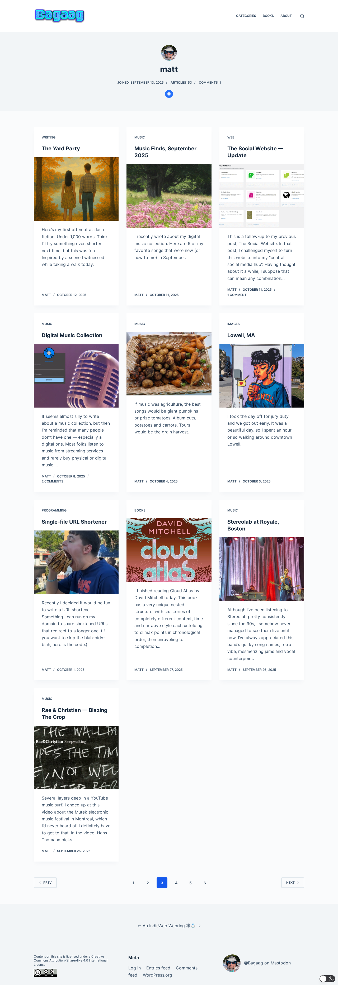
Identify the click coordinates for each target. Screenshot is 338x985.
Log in (134, 967)
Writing (48, 137)
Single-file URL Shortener (74, 522)
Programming (54, 510)
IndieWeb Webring (167, 925)
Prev (47, 882)
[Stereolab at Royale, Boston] (261, 569)
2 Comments (52, 481)
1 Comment (237, 295)
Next (290, 882)
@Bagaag (253, 962)
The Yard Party (61, 148)
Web (230, 137)
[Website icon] (169, 94)
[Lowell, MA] (261, 376)
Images (233, 324)
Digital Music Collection (72, 335)
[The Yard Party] (76, 189)
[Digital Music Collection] (76, 376)
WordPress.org (157, 975)
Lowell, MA (241, 335)
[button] (327, 978)
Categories (246, 16)
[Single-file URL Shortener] (76, 562)
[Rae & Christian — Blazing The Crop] (76, 757)
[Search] (302, 16)
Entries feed (158, 967)
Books (268, 16)
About (286, 16)
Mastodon (281, 962)
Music (139, 137)
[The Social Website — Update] (261, 196)
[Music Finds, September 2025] (168, 196)
